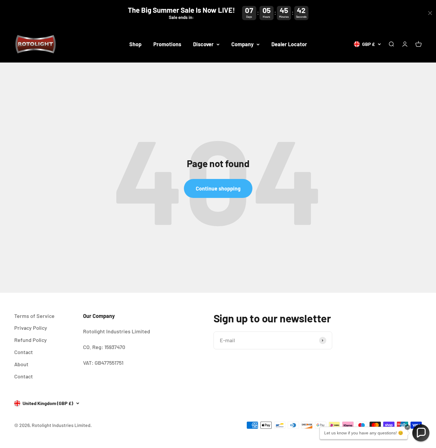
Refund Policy (30, 340)
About (21, 364)
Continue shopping (218, 188)
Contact (23, 352)
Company (242, 44)
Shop (135, 44)
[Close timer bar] (430, 13)
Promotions (167, 44)
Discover (203, 44)
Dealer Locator (289, 44)
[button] (420, 432)
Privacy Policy (30, 327)
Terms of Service (34, 316)
